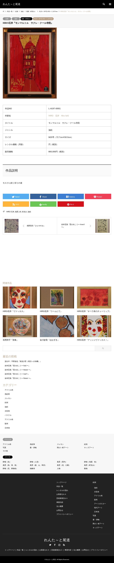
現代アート (98, 508)
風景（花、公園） (63, 465)
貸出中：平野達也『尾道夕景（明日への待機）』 (23, 361)
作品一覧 (59, 486)
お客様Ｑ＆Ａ (61, 494)
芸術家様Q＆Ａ (62, 498)
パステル (8, 415)
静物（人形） (35, 462)
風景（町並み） (26, 19)
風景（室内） (62, 462)
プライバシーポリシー (64, 514)
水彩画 (7, 411)
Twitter (50, 545)
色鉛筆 (7, 394)
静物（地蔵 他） (90, 462)
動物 (85, 468)
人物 (58, 468)
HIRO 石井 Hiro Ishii (59, 116)
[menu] (110, 4)
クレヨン (8, 398)
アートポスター (100, 504)
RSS (64, 545)
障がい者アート (63, 448)
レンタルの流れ (62, 490)
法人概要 (59, 506)
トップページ (61, 482)
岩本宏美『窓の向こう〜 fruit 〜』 (17, 366)
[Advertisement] (36, 254)
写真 (4, 448)
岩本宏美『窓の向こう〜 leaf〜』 (17, 374)
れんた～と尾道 (57, 540)
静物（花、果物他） (10, 468)
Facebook (55, 545)
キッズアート (89, 448)
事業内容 (59, 502)
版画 (6, 424)
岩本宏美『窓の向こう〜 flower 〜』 (18, 370)
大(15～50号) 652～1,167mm (43, 19)
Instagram (59, 545)
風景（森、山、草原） (38, 465)
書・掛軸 (33, 448)
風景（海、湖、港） (10, 465)
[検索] (103, 4)
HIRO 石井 (10, 212)
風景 (16, 212)
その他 (5, 451)
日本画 (7, 428)
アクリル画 (9, 390)
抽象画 (32, 468)
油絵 (15, 19)
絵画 (7, 19)
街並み (24, 212)
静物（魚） (7, 462)
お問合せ (59, 510)
